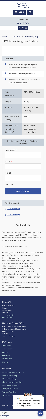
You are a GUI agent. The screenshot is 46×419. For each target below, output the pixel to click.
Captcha (9, 184)
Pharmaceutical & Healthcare (12, 382)
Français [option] (5, 415)
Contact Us (6, 355)
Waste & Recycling (9, 392)
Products (16, 36)
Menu (21, 12)
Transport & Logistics (10, 389)
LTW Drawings (13, 215)
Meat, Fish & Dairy (9, 379)
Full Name (11, 150)
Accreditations (7, 349)
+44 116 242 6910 (8, 315)
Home (4, 36)
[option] (24, 415)
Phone (9, 173)
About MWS (6, 345)
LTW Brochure (13, 208)
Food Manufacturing (9, 375)
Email (8, 161)
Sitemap (5, 362)
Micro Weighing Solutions (23, 5)
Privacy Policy (7, 359)
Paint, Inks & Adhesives (10, 385)
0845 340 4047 (23, 23)
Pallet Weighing (31, 36)
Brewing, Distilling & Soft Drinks (13, 372)
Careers (5, 352)
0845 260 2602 (7, 317)
